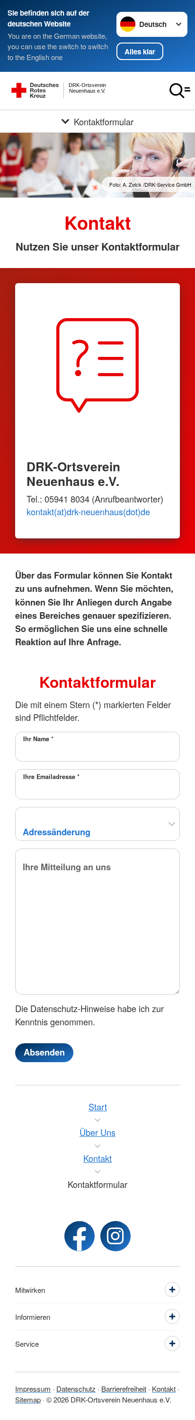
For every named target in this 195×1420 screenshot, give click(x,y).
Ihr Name (38, 739)
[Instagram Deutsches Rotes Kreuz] (115, 1236)
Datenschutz (76, 1389)
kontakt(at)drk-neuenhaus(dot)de (88, 511)
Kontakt (164, 1389)
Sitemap (28, 1399)
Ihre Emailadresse (51, 776)
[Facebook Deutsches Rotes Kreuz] (79, 1236)
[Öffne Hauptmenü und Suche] (179, 90)
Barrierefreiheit (123, 1389)
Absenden (44, 1052)
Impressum (33, 1389)
